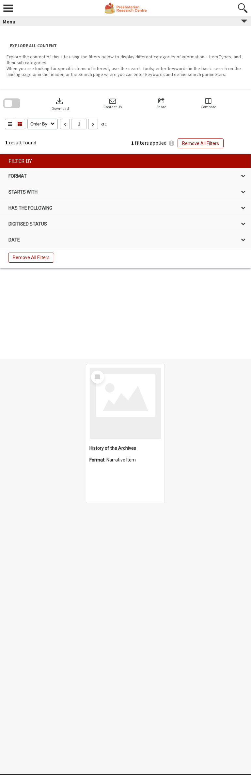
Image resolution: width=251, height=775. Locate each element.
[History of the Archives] (125, 403)
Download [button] (60, 103)
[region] (125, 211)
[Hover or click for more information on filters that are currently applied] (171, 143)
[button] (112, 103)
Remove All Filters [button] (200, 143)
